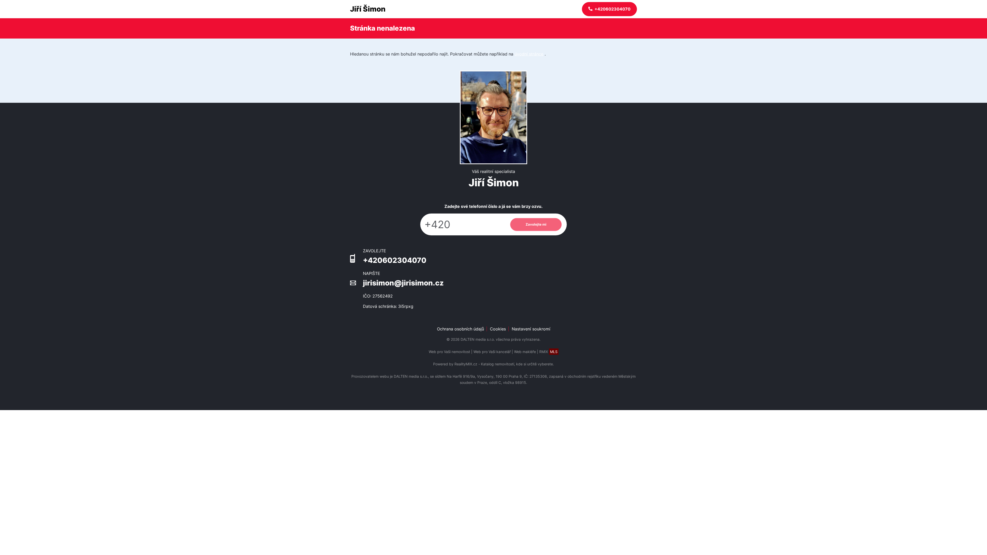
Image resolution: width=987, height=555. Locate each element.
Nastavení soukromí (531, 328)
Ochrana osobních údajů (460, 328)
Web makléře (525, 351)
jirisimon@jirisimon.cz (403, 283)
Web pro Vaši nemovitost (449, 351)
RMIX (548, 351)
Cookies (498, 328)
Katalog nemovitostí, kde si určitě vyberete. (517, 364)
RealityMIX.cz (465, 364)
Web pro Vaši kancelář (492, 351)
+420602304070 (394, 260)
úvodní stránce (529, 54)
